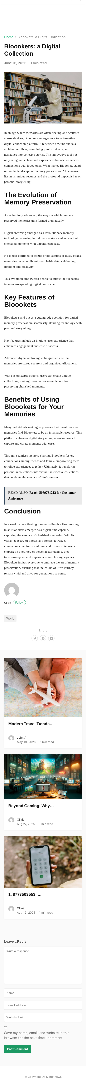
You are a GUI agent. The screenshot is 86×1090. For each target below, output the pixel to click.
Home (9, 37)
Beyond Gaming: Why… (31, 806)
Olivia (14, 602)
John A (21, 737)
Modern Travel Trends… (31, 724)
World (10, 618)
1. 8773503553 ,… (24, 894)
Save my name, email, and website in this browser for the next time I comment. (36, 1035)
